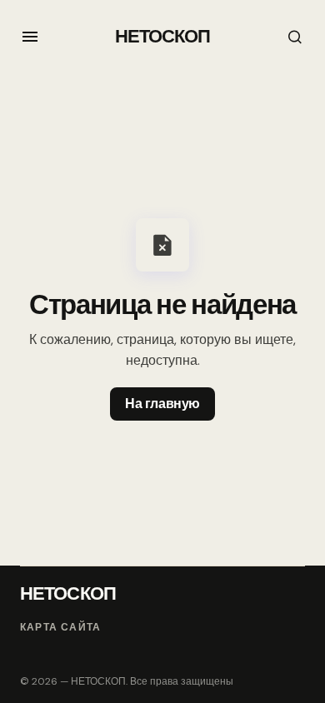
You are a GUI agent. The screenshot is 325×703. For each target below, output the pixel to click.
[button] (30, 37)
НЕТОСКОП (163, 36)
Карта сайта (60, 627)
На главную (162, 403)
